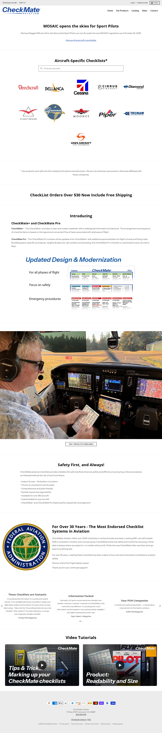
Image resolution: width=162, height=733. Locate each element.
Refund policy (105, 724)
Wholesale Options (78, 719)
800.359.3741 (81, 714)
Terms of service (77, 724)
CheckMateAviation (50, 724)
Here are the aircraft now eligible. (81, 40)
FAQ (89, 719)
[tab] (80, 621)
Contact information (92, 724)
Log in (133, 3)
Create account (142, 3)
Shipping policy (118, 724)
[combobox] (81, 68)
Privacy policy (64, 724)
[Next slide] (160, 606)
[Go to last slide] (2, 606)
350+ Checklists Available (81, 444)
